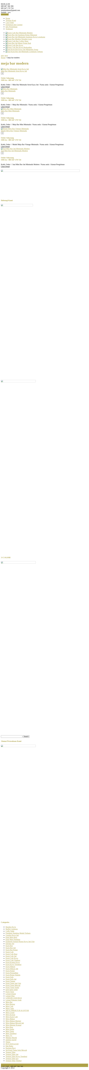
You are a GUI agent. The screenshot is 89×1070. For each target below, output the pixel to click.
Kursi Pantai (10, 971)
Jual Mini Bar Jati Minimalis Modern (14, 151)
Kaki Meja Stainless (13, 939)
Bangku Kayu (11, 927)
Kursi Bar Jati (11, 948)
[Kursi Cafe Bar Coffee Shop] (17, 41)
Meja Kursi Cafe (12, 1017)
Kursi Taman (10, 981)
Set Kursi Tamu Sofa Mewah (16, 1050)
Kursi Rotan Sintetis (13, 975)
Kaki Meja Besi (11, 937)
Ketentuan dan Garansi (14, 25)
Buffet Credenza (12, 929)
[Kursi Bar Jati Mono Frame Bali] (18, 43)
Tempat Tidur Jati (12, 1054)
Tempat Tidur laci (12, 1059)
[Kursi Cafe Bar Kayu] (14, 45)
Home (8, 18)
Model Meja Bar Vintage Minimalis (14, 131)
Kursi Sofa (9, 977)
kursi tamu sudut (12, 990)
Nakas (8, 1042)
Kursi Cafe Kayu (12, 958)
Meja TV (9, 1036)
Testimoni (9, 29)
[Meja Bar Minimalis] (9, 89)
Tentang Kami (11, 20)
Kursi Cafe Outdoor (13, 960)
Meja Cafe (9, 1006)
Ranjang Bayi (11, 1048)
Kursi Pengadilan (12, 973)
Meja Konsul (10, 1015)
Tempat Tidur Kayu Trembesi (16, 1056)
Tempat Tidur (10, 1052)
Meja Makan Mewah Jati (15, 1023)
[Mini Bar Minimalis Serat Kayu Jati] (15, 69)
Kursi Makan (10, 967)
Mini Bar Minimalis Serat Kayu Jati (14, 71)
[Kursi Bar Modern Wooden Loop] (19, 39)
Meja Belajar (10, 1004)
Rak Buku (9, 1046)
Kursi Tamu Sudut (12, 988)
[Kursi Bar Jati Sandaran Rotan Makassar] (21, 35)
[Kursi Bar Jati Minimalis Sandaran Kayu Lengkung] (25, 37)
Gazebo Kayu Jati (12, 935)
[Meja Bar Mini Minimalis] (11, 109)
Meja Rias (9, 1027)
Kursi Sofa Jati (11, 979)
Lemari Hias (10, 996)
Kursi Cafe (10, 952)
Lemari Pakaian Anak (13, 1000)
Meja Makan (10, 1019)
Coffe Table (10, 931)
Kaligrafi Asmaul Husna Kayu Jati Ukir (20, 942)
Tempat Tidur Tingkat (13, 1061)
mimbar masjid (11, 1040)
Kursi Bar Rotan (12, 950)
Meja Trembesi (11, 1033)
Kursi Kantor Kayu (13, 962)
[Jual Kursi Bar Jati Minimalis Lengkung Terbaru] (24, 52)
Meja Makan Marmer (13, 1021)
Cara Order (10, 23)
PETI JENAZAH (12, 1044)
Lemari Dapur (11, 994)
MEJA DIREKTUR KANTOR (17, 1010)
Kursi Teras (10, 992)
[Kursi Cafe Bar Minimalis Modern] (19, 33)
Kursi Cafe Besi (11, 954)
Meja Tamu (10, 1031)
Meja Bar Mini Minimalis (10, 111)
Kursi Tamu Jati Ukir (13, 983)
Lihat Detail (5, 87)
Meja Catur (10, 1008)
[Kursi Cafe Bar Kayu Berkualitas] (19, 47)
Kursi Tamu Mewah (13, 985)
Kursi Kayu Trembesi (13, 965)
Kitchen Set (10, 944)
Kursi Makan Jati (12, 969)
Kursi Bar (9, 946)
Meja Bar (9, 1002)
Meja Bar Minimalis (8, 91)
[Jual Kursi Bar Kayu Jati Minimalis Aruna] (22, 49)
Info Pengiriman (11, 27)
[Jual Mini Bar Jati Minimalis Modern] (15, 149)
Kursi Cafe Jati (11, 956)
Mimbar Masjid (11, 1038)
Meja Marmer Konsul (13, 1025)
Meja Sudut (10, 1029)
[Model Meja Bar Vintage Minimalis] (15, 129)
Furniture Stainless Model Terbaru (18, 933)
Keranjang (5, 14)
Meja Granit (10, 1013)
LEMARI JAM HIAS (14, 998)
